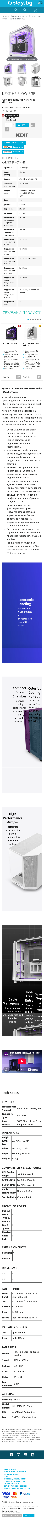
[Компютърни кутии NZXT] (22, 135)
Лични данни (7, 1515)
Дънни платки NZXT (15, 1429)
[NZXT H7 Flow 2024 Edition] (32, 333)
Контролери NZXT (18, 1433)
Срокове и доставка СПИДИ (15, 1479)
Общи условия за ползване (15, 1472)
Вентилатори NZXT (28, 1431)
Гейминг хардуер (19, 16)
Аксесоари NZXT (30, 1433)
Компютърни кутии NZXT (13, 1431)
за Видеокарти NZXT (12, 1439)
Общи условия (10, 1469)
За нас (6, 1476)
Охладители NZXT (27, 1429)
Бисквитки (17, 1515)
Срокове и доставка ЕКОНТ (15, 1481)
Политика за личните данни (16, 1486)
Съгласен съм (28, 1515)
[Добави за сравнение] (7, 129)
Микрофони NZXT (29, 1435)
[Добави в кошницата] (18, 377)
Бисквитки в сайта (11, 1484)
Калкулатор (18, 147)
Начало (5, 16)
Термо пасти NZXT (25, 1439)
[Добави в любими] (33, 125)
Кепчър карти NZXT (12, 1441)
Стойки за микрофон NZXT (22, 1437)
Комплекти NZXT (17, 1435)
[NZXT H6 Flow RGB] (8, 68)
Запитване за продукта (15, 143)
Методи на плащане (12, 1474)
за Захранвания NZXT (25, 1441)
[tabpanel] (11, 352)
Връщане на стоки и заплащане (17, 1488)
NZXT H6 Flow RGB (17, 19)
